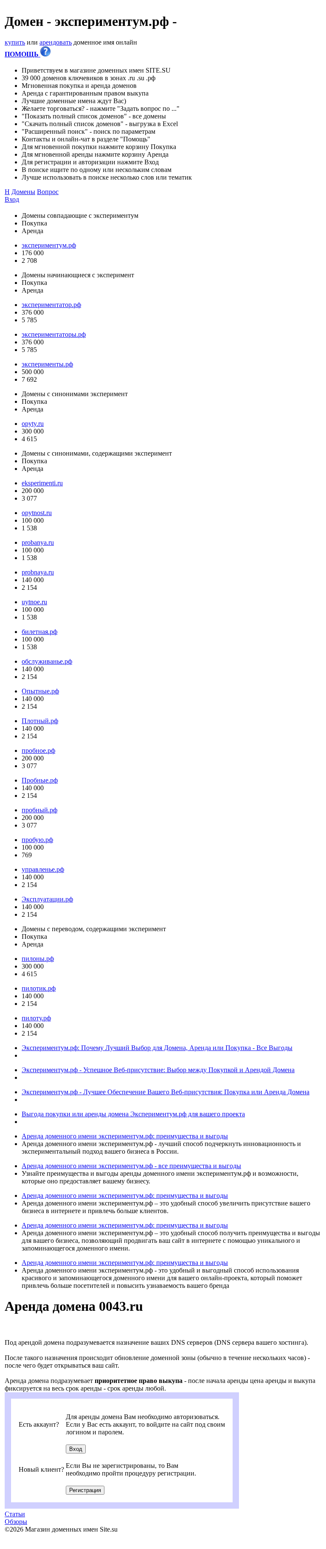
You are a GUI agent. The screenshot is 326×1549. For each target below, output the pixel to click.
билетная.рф (39, 631)
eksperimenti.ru (42, 483)
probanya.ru (38, 542)
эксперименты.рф (47, 364)
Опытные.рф (40, 691)
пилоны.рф (38, 958)
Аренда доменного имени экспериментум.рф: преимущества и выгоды (125, 1136)
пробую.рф (37, 839)
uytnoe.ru (34, 602)
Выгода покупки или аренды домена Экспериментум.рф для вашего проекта (133, 1114)
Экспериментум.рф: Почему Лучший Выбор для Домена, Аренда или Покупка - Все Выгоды (157, 1047)
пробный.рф (39, 810)
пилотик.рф (39, 988)
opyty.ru (33, 423)
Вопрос (48, 191)
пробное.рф (38, 750)
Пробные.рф (40, 780)
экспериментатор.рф (51, 304)
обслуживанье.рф (47, 661)
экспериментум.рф (49, 245)
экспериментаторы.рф (54, 334)
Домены (23, 191)
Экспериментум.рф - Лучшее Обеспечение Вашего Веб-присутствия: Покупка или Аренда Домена (165, 1092)
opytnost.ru (37, 512)
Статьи (15, 1514)
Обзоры (16, 1521)
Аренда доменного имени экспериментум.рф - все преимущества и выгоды (131, 1165)
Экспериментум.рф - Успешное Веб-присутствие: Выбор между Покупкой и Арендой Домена (158, 1069)
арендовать (55, 42)
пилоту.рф (36, 1018)
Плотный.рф (40, 720)
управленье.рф (43, 869)
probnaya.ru (38, 572)
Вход (12, 199)
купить (15, 42)
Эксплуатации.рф (47, 899)
